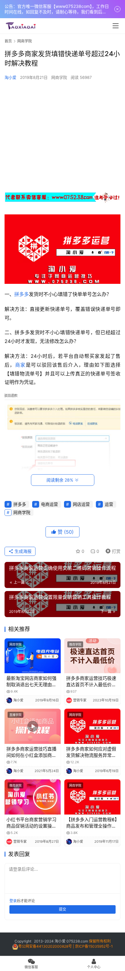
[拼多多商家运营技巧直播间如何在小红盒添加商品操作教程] (33, 726)
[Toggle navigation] (115, 25)
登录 (13, 901)
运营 (109, 504)
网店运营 (81, 504)
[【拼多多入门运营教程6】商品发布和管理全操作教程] (92, 797)
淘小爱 (10, 77)
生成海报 (22, 551)
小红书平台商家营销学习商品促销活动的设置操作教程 (31, 823)
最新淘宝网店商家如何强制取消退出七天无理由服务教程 (31, 681)
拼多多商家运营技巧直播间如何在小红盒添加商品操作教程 (31, 752)
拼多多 (21, 294)
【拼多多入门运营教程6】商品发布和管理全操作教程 (91, 823)
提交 (62, 909)
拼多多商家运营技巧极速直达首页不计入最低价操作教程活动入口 (91, 681)
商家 (20, 365)
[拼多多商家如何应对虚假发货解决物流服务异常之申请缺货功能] (92, 726)
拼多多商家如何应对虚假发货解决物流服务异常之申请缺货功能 (91, 752)
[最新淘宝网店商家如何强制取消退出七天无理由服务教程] (33, 656)
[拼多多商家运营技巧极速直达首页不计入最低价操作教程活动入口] (92, 656)
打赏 (111, 550)
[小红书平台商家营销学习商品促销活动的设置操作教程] (33, 797)
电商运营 (49, 504)
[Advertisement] (62, 135)
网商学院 (59, 77)
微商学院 (75, 644)
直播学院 (15, 715)
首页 (8, 41)
